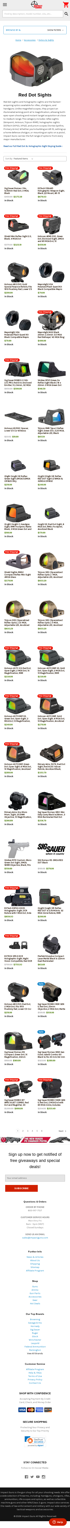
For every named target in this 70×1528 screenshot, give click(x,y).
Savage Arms (35, 1322)
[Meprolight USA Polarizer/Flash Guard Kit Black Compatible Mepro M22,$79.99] (51, 273)
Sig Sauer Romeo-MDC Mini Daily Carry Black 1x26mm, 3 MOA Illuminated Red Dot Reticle (51, 816)
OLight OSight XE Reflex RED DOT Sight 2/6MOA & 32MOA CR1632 (50, 478)
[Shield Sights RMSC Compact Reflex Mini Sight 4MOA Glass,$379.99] (18, 561)
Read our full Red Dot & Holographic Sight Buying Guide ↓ (33, 146)
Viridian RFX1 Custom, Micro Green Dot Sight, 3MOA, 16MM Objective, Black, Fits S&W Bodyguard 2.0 (17, 864)
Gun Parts (35, 1293)
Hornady (35, 1326)
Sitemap (35, 1267)
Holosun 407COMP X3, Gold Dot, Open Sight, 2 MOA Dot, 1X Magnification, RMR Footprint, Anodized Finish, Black (51, 673)
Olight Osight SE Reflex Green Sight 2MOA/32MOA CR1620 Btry (17, 478)
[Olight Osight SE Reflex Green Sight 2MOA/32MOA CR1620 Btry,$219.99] (18, 465)
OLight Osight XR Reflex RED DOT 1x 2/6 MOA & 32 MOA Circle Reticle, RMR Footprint (50, 912)
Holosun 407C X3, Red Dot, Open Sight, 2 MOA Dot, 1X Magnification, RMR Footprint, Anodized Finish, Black (17, 673)
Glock (35, 1336)
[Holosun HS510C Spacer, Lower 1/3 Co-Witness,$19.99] (18, 417)
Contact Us (35, 1383)
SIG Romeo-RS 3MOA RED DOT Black (50, 861)
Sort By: (9, 158)
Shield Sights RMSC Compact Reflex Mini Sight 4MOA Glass (17, 574)
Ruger (35, 1333)
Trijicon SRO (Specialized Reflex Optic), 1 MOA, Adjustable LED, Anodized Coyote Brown (50, 576)
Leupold (35, 1343)
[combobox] (32, 13)
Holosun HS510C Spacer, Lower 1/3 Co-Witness (16, 429)
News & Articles (35, 1257)
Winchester (35, 1339)
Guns (35, 1286)
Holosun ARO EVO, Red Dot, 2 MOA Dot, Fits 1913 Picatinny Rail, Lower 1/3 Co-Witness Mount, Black (18, 1008)
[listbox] (24, 158)
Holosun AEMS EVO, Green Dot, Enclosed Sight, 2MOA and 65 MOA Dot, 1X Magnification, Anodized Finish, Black (51, 241)
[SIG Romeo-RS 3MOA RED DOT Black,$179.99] (51, 849)
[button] (35, 30)
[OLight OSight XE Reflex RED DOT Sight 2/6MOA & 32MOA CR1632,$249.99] (51, 465)
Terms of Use (35, 1376)
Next (61, 1131)
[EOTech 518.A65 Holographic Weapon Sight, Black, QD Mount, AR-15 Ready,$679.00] (51, 177)
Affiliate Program (35, 1270)
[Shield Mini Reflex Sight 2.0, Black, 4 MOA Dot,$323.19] (18, 225)
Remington (35, 1350)
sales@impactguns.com (35, 1237)
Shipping (35, 1263)
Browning (35, 1319)
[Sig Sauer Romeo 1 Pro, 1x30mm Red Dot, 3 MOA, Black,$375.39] (18, 177)
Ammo (35, 1290)
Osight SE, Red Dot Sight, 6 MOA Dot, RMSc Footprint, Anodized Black (51, 526)
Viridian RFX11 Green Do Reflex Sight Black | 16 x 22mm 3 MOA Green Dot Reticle (50, 384)
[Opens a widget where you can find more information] (58, 1522)
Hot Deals (35, 1303)
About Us (35, 1260)
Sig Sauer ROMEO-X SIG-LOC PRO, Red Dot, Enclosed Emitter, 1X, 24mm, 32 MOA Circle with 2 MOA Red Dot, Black (18, 385)
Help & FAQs (35, 1372)
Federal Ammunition (35, 1346)
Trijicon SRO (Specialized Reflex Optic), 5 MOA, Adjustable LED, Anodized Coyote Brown (50, 624)
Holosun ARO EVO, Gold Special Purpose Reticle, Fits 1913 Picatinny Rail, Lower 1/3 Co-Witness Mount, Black (18, 288)
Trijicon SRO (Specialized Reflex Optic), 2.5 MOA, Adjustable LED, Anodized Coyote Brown (16, 624)
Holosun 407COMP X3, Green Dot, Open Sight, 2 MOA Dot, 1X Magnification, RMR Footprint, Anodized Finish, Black (17, 721)
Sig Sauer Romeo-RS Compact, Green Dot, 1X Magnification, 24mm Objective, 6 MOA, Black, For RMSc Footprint (17, 1057)
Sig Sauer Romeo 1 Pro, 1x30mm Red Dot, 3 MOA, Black (16, 190)
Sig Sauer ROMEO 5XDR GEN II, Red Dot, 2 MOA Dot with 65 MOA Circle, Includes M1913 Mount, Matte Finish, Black (51, 1105)
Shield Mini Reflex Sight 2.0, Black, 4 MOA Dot (17, 237)
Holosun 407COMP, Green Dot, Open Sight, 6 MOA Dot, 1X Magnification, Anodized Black (17, 768)
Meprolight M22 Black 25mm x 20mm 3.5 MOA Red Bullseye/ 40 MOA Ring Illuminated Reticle (51, 336)
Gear (35, 1300)
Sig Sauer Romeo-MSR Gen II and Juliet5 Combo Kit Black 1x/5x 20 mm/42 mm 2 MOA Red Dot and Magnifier (51, 1057)
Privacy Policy (35, 1379)
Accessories (35, 1296)
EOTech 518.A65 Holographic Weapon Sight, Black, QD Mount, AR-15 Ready (51, 192)
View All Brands (35, 1353)
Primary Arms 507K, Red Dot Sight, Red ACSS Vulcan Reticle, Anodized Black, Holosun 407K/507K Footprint (51, 769)
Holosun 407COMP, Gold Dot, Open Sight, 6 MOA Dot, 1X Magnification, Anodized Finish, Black (51, 720)
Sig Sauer (35, 1329)
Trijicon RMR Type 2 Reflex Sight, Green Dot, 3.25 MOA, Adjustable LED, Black (51, 430)
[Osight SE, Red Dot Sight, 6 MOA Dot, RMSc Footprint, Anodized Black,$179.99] (51, 513)
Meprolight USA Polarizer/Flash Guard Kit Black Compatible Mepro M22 (50, 288)
